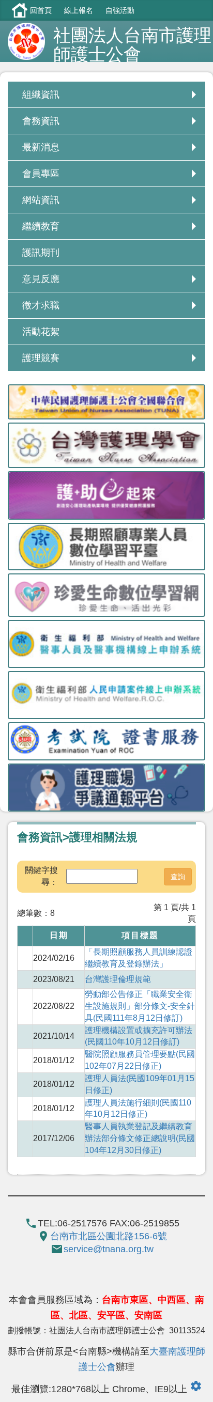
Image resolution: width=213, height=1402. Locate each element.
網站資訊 (40, 200)
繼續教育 (40, 226)
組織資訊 (40, 94)
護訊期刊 (40, 252)
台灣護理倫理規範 (118, 979)
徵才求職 (40, 305)
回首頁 (41, 10)
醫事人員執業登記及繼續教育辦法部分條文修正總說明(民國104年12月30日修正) (140, 1138)
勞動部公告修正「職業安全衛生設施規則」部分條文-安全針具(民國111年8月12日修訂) (140, 1006)
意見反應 (40, 279)
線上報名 (78, 10)
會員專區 (40, 173)
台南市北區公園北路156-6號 (108, 1236)
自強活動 (119, 10)
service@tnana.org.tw (109, 1249)
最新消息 (40, 147)
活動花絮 (40, 331)
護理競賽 (40, 358)
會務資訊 (40, 121)
